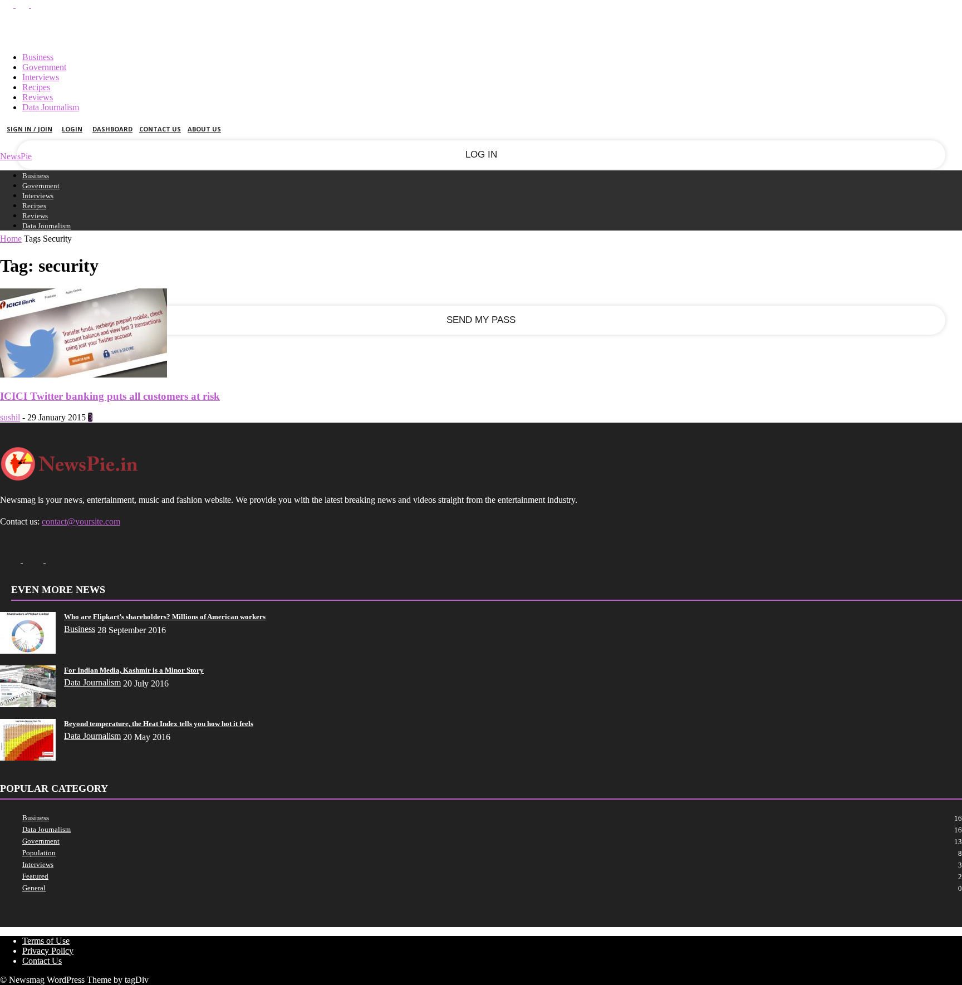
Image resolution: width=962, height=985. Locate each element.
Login (72, 129)
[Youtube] (38, 4)
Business (37, 57)
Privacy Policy (47, 950)
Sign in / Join (29, 129)
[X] (23, 4)
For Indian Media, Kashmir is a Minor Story (134, 670)
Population (39, 853)
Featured (35, 876)
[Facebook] (8, 4)
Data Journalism (50, 107)
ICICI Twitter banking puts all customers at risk (110, 396)
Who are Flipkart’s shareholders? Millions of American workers (165, 616)
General (34, 888)
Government (44, 67)
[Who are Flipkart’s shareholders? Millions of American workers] (28, 650)
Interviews (40, 77)
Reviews (37, 97)
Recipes (36, 87)
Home (11, 238)
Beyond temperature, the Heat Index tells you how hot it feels (158, 723)
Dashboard (112, 129)
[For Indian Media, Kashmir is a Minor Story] (28, 704)
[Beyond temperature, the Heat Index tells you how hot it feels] (28, 757)
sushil (10, 417)
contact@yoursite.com (81, 521)
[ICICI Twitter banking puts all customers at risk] (83, 374)
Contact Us (160, 129)
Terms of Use (46, 940)
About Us (204, 129)
